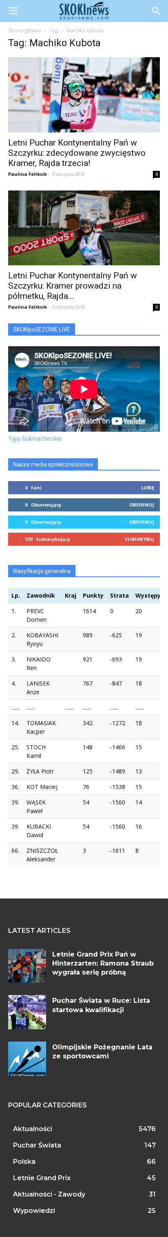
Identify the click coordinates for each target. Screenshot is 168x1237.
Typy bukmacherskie (35, 438)
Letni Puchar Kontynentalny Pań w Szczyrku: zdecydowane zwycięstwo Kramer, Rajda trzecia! (77, 153)
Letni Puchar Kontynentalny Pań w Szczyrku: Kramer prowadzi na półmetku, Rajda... (72, 286)
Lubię (147, 487)
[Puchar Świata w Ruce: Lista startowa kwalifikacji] (27, 1012)
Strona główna (24, 30)
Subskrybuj (139, 539)
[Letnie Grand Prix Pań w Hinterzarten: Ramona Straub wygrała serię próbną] (27, 966)
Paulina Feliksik (27, 174)
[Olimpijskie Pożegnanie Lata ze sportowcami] (27, 1059)
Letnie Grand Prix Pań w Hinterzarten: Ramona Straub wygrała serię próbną (103, 963)
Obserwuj (141, 505)
